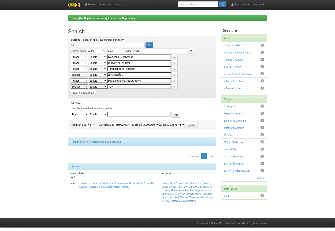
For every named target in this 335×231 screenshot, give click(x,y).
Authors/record (168, 125)
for (72, 45)
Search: (75, 39)
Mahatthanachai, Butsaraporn (187, 190)
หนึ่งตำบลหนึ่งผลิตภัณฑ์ (237, 170)
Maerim (228, 135)
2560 (227, 196)
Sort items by (106, 125)
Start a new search (83, 93)
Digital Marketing (233, 113)
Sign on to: (240, 4)
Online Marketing (233, 142)
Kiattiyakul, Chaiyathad (183, 201)
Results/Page (79, 125)
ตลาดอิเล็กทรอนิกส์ (234, 163)
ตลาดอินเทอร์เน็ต (233, 156)
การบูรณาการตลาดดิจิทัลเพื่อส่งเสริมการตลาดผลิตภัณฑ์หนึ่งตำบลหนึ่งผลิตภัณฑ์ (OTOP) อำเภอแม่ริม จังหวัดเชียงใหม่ (116, 185)
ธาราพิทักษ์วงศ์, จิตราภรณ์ (238, 74)
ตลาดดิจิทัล (230, 149)
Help (118, 4)
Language (257, 4)
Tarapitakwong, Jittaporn (199, 194)
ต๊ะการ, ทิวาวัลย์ (169, 197)
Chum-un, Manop (186, 187)
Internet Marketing (234, 127)
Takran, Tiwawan (189, 197)
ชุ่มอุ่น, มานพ (168, 187)
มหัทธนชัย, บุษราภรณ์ (236, 88)
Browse (104, 4)
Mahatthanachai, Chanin (196, 183)
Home (91, 4)
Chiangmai (230, 106)
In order (136, 125)
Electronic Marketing (235, 120)
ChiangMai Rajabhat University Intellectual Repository (103, 18)
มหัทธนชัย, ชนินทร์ (171, 183)
